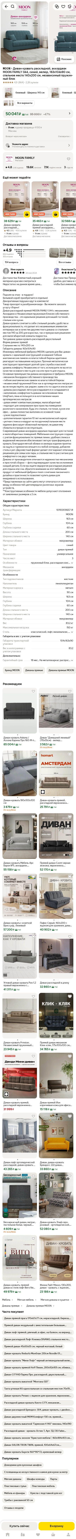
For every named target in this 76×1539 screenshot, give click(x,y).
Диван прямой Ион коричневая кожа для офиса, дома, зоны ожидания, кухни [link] (55, 1104)
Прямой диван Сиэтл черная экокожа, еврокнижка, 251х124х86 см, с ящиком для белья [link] (55, 864)
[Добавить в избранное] (63, 6)
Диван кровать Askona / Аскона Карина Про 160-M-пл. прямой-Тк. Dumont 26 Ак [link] (20, 739)
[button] (25, 93)
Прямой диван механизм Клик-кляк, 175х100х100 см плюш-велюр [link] (54, 1044)
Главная (7, 1534)
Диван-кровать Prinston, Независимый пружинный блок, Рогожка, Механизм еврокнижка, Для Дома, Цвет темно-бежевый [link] (19, 1044)
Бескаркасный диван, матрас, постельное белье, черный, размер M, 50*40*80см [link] (20, 1223)
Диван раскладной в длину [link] (54, 982)
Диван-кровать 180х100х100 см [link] (19, 801)
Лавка (22, 1534)
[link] (38, 1318)
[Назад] (6, 6)
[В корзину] (26, 214)
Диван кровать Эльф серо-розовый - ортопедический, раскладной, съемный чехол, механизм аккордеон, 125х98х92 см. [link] (55, 1223)
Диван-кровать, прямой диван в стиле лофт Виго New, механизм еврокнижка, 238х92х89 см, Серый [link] (20, 1286)
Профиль (68, 1534)
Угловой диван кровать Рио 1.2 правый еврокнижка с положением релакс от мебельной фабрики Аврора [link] (20, 984)
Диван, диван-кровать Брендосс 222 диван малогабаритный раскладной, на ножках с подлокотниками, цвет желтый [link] (56, 1163)
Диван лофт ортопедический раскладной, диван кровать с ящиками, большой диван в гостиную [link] (19, 1163)
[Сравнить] (57, 6)
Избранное (38, 1534)
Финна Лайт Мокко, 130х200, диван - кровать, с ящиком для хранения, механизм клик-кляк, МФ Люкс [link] (55, 1286)
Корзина (53, 1534)
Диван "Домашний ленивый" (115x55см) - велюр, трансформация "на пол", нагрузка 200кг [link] (55, 739)
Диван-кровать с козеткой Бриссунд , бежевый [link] (18, 924)
